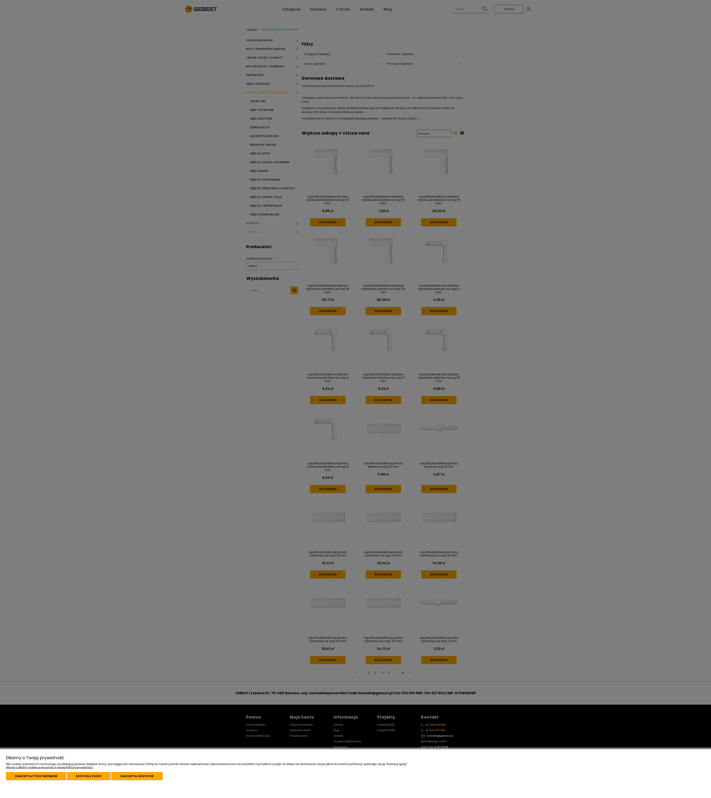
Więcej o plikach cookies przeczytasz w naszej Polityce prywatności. (49, 767)
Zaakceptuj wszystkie (137, 776)
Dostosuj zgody (88, 776)
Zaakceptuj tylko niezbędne (36, 776)
